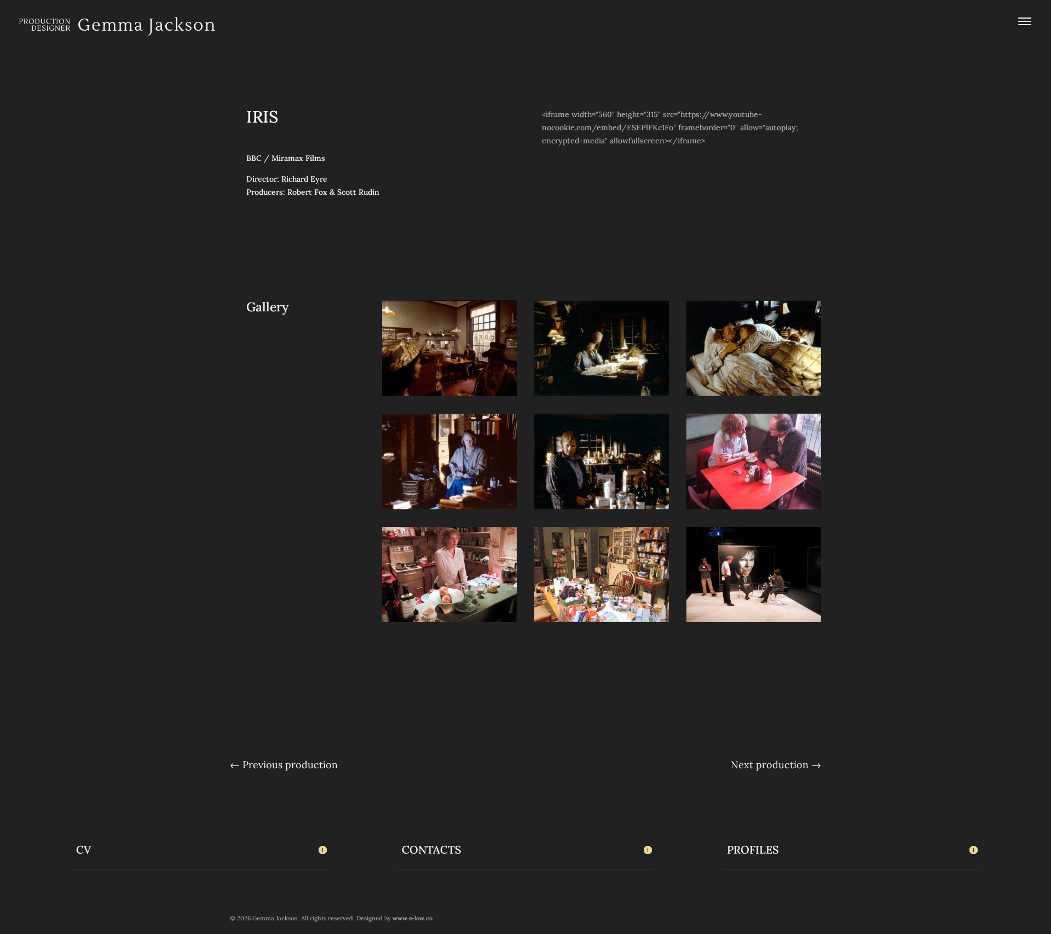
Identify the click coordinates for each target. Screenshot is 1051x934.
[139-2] (601, 622)
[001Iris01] (601, 509)
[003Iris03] (753, 396)
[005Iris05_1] (449, 396)
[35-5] (449, 622)
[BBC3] (753, 622)
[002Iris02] (601, 396)
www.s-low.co (412, 918)
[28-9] (753, 509)
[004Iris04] (449, 509)
